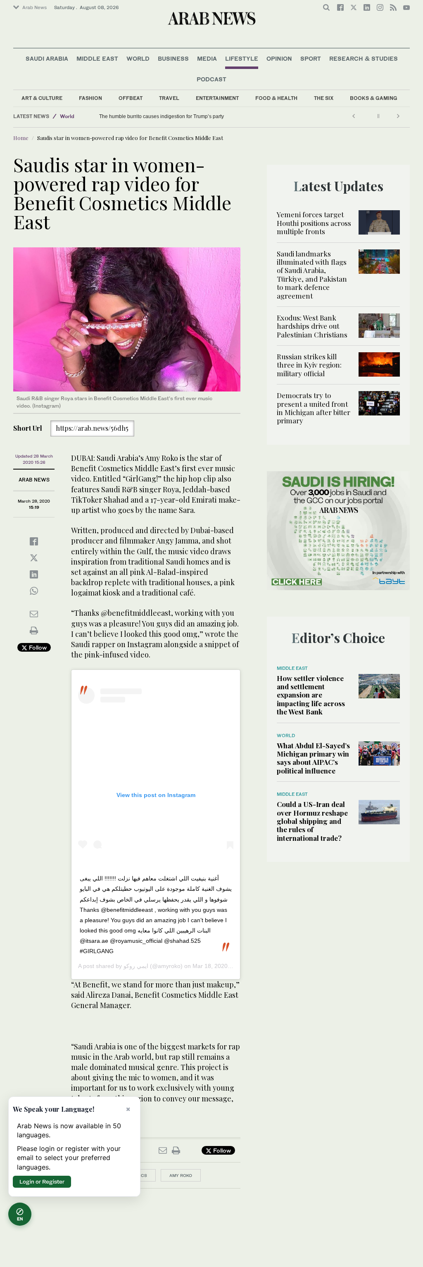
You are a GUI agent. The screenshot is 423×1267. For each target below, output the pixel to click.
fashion (90, 98)
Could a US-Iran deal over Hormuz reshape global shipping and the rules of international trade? (312, 821)
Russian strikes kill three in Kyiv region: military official (309, 365)
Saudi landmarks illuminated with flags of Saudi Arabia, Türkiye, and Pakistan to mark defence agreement (312, 274)
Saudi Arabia (47, 58)
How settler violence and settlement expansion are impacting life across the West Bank (311, 695)
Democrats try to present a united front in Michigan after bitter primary (313, 408)
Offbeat (131, 98)
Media (207, 58)
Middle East (97, 58)
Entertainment (217, 98)
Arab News (34, 7)
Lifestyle (241, 58)
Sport (310, 58)
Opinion (279, 58)
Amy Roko (180, 1175)
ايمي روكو (136, 966)
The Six (323, 98)
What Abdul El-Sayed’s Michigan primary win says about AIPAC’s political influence (313, 758)
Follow (37, 647)
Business (173, 58)
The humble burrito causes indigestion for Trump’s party (161, 116)
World (138, 58)
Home (21, 137)
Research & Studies (363, 58)
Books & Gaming (373, 98)
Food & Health (276, 98)
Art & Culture (41, 98)
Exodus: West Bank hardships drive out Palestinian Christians (312, 326)
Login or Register (41, 1181)
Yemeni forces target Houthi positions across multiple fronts (314, 223)
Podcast (211, 79)
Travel (169, 98)
